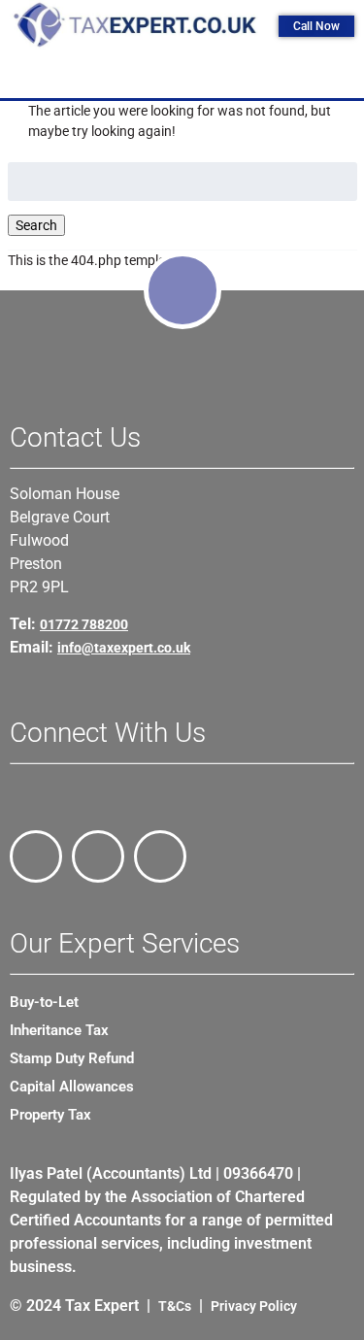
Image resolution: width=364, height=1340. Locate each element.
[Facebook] (36, 856)
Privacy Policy (254, 1306)
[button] (187, 75)
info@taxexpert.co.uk (123, 647)
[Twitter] (98, 856)
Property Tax (50, 1114)
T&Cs (174, 1306)
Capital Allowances (72, 1086)
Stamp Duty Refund (72, 1058)
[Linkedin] (160, 856)
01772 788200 (84, 624)
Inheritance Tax (59, 1030)
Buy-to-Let (44, 1002)
